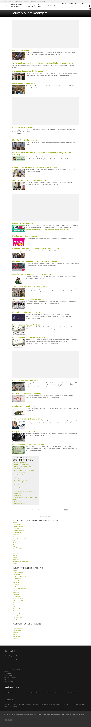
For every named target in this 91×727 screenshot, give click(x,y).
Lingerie (16, 528)
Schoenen (16, 536)
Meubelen (16, 592)
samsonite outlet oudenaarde (22, 483)
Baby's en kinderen (19, 526)
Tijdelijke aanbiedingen (20, 615)
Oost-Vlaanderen (16, 692)
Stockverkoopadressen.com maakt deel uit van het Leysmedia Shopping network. (64, 714)
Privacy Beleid (8, 675)
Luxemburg (75, 692)
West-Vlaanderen (26, 692)
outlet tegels (17, 487)
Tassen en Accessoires (19, 588)
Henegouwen (60, 692)
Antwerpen (7, 692)
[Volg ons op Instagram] (8, 720)
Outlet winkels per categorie (27, 568)
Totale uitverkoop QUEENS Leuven (27, 419)
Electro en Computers (19, 551)
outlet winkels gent (19, 472)
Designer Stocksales (19, 545)
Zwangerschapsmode (20, 576)
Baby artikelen (17, 534)
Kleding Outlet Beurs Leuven (24, 236)
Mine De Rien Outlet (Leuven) (24, 140)
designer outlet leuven (20, 462)
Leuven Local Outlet (20, 50)
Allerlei (15, 541)
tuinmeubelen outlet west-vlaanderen (24, 470)
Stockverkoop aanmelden (11, 656)
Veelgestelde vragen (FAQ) (12, 669)
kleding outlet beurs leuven (22, 464)
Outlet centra (17, 596)
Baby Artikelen (17, 582)
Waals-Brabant (51, 692)
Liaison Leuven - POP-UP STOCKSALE (28, 338)
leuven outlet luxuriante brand (22, 466)
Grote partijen (17, 543)
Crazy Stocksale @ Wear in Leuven (27, 432)
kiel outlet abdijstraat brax (21, 481)
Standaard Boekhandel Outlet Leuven (28, 71)
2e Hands (40, 5)
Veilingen (15, 619)
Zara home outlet (19, 474)
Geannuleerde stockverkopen (21, 561)
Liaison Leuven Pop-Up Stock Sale (27, 325)
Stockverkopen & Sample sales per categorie (35, 520)
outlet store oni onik (19, 501)
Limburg (34, 692)
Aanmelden (73, 3)
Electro (15, 611)
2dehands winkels (42, 1)
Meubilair (15, 632)
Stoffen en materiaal (20, 530)
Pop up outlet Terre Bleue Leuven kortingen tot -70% (34, 167)
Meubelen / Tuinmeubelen (20, 549)
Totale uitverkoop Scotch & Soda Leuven (29, 287)
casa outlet (17, 495)
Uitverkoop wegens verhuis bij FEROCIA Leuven (32, 274)
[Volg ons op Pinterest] (11, 720)
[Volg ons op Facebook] (6, 720)
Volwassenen (18, 524)
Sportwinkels (16, 602)
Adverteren (7, 673)
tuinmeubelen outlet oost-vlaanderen (24, 491)
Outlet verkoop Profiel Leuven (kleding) (29, 180)
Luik (70, 692)
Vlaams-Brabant (41, 692)
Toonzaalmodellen (19, 600)
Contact (63, 3)
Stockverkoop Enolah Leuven (24, 406)
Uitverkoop (16, 559)
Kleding (15, 522)
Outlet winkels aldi (19, 503)
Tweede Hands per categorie (26, 624)
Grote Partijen (17, 613)
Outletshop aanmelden (10, 658)
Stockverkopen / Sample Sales (16, 5)
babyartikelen (17, 636)
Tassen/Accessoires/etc (19, 538)
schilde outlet (18, 493)
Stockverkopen (18, 1)
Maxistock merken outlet (22, 223)
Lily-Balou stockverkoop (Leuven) (26, 393)
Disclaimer (7, 679)
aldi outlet (17, 468)
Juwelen (15, 590)
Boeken (15, 555)
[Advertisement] (45, 34)
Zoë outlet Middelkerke (20, 479)
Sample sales (26, 1)
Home (6, 5)
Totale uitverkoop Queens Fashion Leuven (30, 300)
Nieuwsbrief (52, 5)
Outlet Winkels (30, 5)
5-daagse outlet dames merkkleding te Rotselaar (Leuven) (36, 249)
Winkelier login (8, 681)
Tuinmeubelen (17, 594)
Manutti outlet (18, 485)
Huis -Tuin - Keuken (18, 598)
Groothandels (18, 617)
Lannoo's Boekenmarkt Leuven (25, 381)
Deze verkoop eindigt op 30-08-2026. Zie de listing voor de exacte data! (47, 229)
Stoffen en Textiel (18, 609)
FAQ (83, 3)
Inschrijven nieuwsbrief (10, 662)
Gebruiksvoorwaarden (10, 677)
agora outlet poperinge (20, 476)
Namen (66, 692)
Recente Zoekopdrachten (45, 516)
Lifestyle (15, 547)
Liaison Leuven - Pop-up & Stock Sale (28, 444)
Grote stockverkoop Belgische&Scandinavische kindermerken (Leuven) (42, 63)
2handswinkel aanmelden (11, 660)
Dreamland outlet (19, 489)
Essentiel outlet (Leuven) (23, 127)
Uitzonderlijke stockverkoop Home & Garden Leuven (34, 261)
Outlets (33, 1)
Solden (15, 563)
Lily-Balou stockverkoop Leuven (26, 312)
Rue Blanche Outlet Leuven (23, 84)
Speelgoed (16, 553)
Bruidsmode (17, 532)
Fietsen (15, 557)
